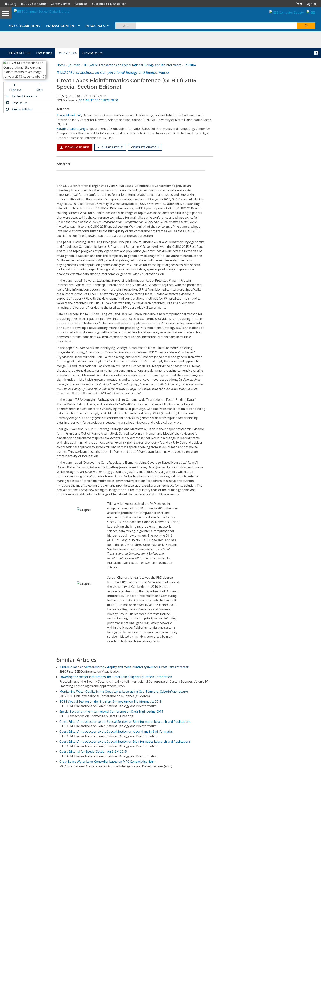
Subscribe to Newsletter (109, 4)
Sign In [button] (311, 4)
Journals (74, 65)
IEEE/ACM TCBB (19, 53)
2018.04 (190, 65)
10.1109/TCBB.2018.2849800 (98, 100)
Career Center (60, 4)
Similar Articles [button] (21, 109)
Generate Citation (145, 147)
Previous (15, 90)
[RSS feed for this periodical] (316, 53)
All (125, 25)
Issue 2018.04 (67, 53)
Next (39, 90)
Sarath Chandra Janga (72, 129)
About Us (81, 4)
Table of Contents (24, 96)
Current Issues (92, 53)
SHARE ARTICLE (112, 147)
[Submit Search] (306, 25)
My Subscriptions (24, 26)
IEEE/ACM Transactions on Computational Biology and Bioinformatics (132, 65)
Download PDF (76, 147)
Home (61, 65)
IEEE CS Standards (33, 4)
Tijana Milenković (69, 115)
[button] (299, 3)
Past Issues (44, 53)
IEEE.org (11, 4)
